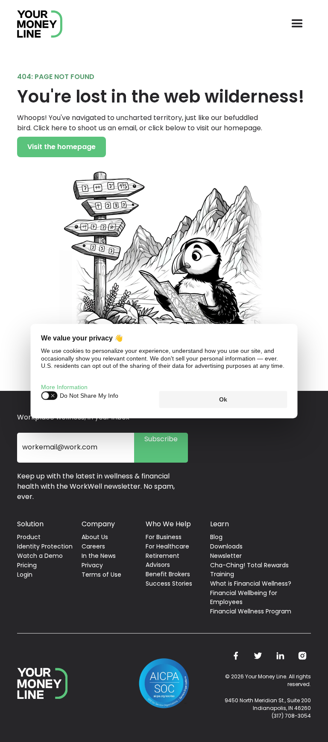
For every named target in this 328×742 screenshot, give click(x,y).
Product (29, 537)
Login (24, 574)
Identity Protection (45, 546)
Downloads (226, 546)
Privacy (92, 565)
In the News (99, 555)
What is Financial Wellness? (250, 583)
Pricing (27, 565)
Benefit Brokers (168, 574)
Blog (216, 537)
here (59, 128)
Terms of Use (101, 574)
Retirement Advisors (162, 560)
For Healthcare (167, 546)
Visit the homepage (61, 147)
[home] (39, 24)
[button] (297, 24)
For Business (164, 537)
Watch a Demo (40, 555)
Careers (93, 546)
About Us (95, 537)
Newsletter (226, 555)
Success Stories (169, 583)
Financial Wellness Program (250, 611)
